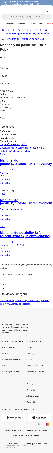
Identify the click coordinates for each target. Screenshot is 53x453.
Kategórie (17, 30)
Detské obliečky (7, 300)
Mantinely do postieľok (38, 33)
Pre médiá (30, 390)
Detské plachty (34, 300)
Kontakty (30, 354)
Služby (29, 347)
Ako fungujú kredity (10, 372)
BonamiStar (31, 402)
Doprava (6, 354)
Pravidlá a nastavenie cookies (26, 435)
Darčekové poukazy (35, 372)
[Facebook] (42, 314)
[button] (26, 187)
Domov (5, 30)
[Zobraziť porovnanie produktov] (38, 9)
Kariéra (29, 378)
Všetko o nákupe (9, 347)
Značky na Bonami (34, 366)
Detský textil (41, 30)
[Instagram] (48, 314)
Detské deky (21, 300)
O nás (29, 360)
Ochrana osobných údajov (37, 430)
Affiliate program (33, 396)
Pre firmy (30, 384)
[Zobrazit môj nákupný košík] (43, 9)
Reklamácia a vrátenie (11, 360)
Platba (5, 366)
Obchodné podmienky (13, 430)
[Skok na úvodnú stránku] (8, 9)
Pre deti (28, 30)
